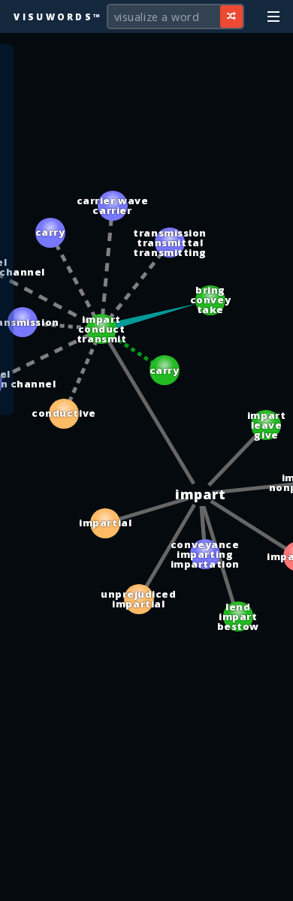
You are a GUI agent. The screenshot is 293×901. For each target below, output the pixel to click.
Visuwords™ (58, 17)
